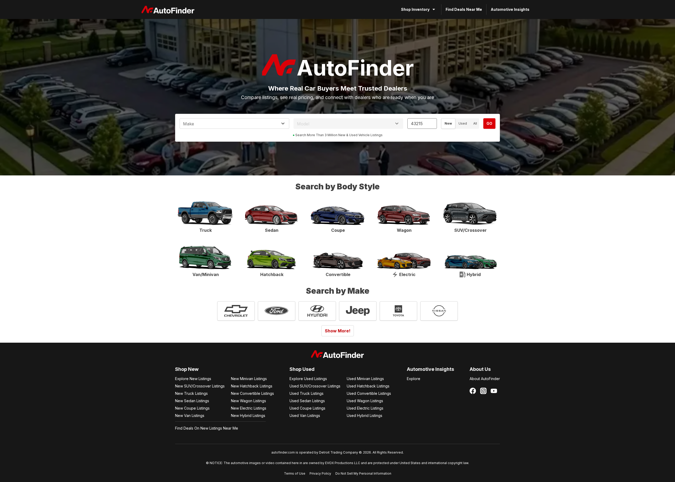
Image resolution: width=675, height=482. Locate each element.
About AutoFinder (485, 378)
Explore (413, 378)
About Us (480, 369)
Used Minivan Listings (365, 378)
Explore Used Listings (308, 378)
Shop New (187, 369)
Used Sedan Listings (307, 401)
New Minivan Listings (249, 378)
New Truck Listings (191, 393)
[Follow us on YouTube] (494, 391)
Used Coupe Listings (307, 408)
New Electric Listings (248, 408)
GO (489, 123)
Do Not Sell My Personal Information (363, 473)
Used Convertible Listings (369, 393)
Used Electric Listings (365, 408)
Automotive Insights (510, 9)
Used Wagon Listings (365, 401)
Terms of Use (294, 473)
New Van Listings (189, 415)
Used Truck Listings (307, 393)
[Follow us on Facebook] (473, 391)
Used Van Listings (305, 415)
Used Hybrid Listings (364, 415)
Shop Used (302, 369)
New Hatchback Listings (251, 386)
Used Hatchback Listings (368, 386)
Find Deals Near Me (464, 9)
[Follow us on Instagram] (483, 391)
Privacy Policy (320, 473)
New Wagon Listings (248, 401)
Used (463, 123)
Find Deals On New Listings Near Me (206, 428)
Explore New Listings (193, 378)
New (448, 123)
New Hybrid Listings (248, 415)
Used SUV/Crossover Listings (315, 386)
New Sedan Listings (192, 401)
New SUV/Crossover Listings (200, 386)
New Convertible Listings (252, 393)
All (475, 123)
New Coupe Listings (192, 408)
